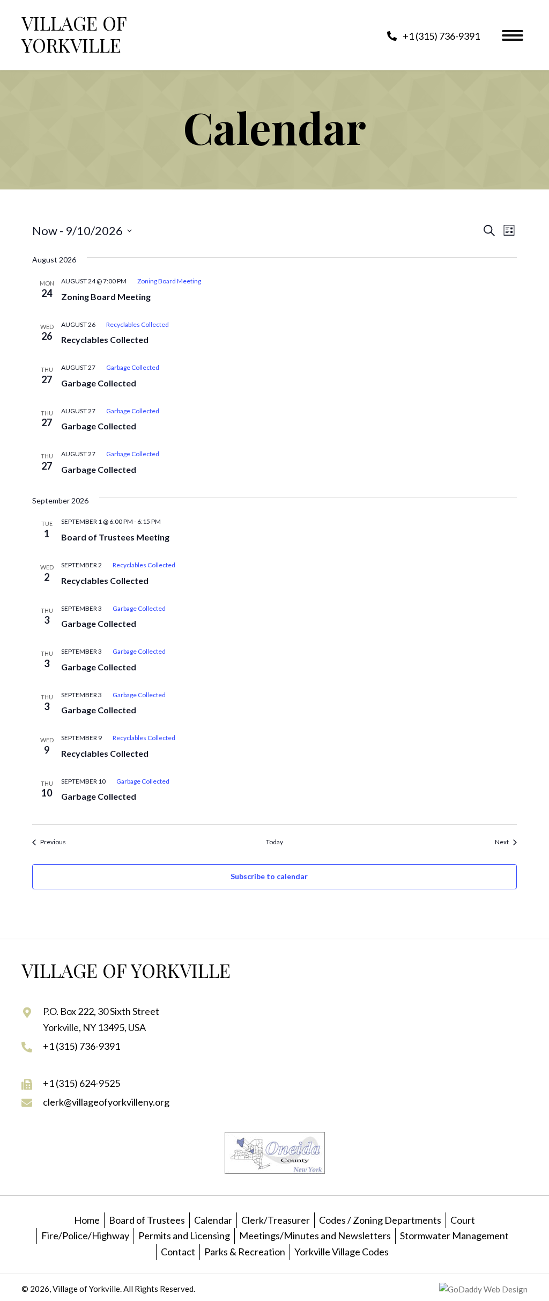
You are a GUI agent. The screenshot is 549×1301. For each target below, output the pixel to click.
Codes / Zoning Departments (380, 1220)
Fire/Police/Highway (85, 1235)
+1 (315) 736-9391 (81, 1046)
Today (274, 842)
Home (87, 1220)
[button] (433, 35)
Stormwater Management (454, 1235)
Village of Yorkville (74, 33)
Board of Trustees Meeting (115, 537)
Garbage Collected (98, 383)
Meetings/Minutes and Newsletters (315, 1235)
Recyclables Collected (105, 339)
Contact (178, 1252)
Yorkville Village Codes (341, 1252)
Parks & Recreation (244, 1252)
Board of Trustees (147, 1220)
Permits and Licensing (184, 1235)
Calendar (213, 1220)
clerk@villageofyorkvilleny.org (106, 1102)
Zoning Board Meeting (106, 296)
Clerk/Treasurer (275, 1220)
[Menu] (513, 35)
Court (462, 1220)
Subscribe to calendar (269, 876)
